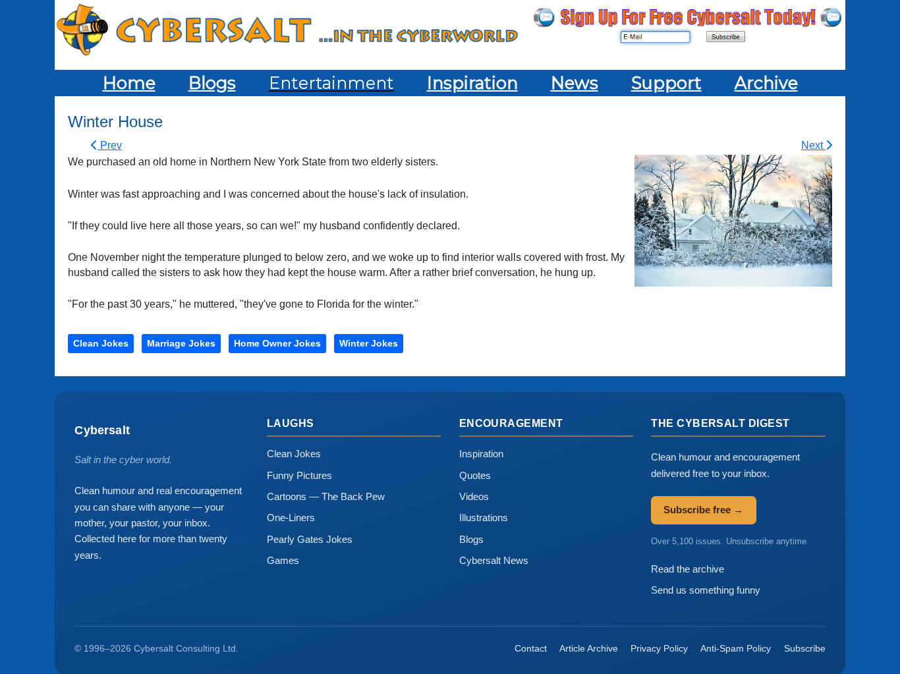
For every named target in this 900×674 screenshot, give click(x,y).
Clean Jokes (100, 343)
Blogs (471, 539)
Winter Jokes (368, 343)
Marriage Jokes (181, 343)
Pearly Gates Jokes (309, 539)
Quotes (475, 475)
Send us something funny (705, 590)
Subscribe (805, 648)
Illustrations (483, 517)
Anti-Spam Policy (735, 648)
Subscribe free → (703, 509)
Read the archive (687, 569)
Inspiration (481, 453)
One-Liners (291, 517)
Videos (474, 496)
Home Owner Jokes (277, 343)
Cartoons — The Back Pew (326, 496)
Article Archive (588, 648)
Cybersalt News (493, 560)
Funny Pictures (299, 475)
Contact (531, 648)
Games (283, 560)
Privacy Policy (659, 648)
